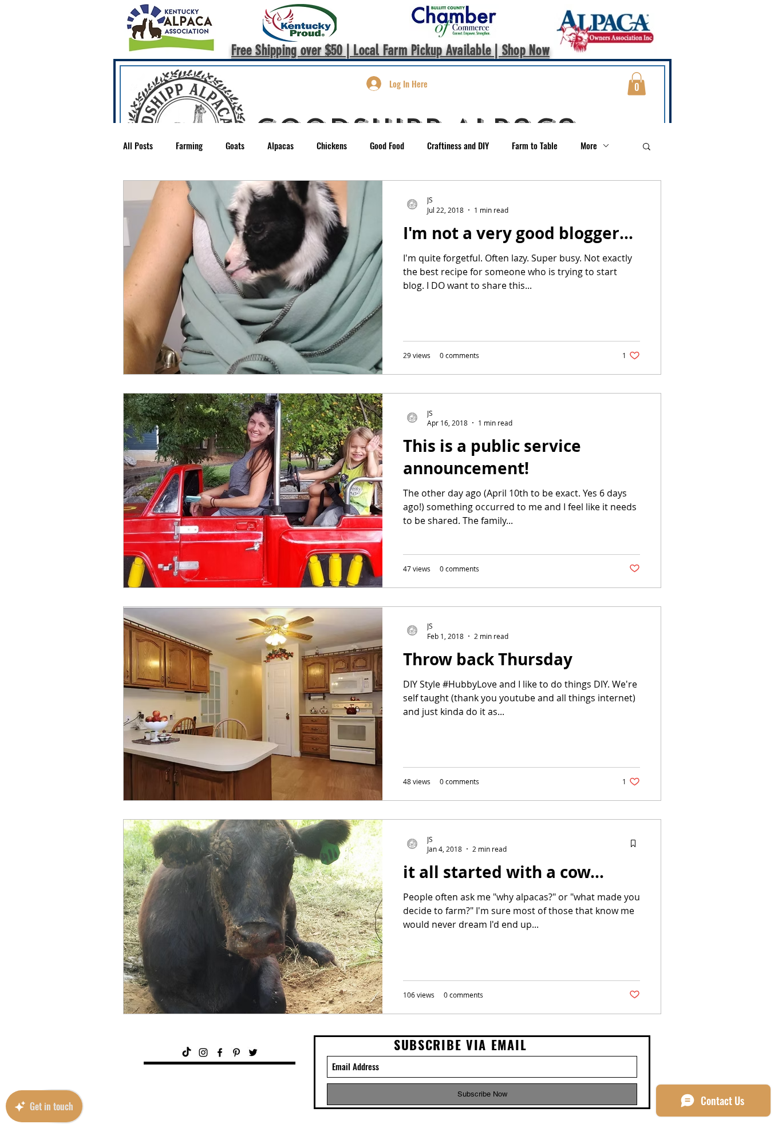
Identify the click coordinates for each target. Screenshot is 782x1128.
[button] (636, 84)
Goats (235, 146)
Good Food (387, 146)
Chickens (332, 146)
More (588, 146)
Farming (189, 146)
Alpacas (280, 146)
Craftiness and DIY (458, 146)
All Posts (138, 146)
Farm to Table (535, 146)
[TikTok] (186, 1052)
